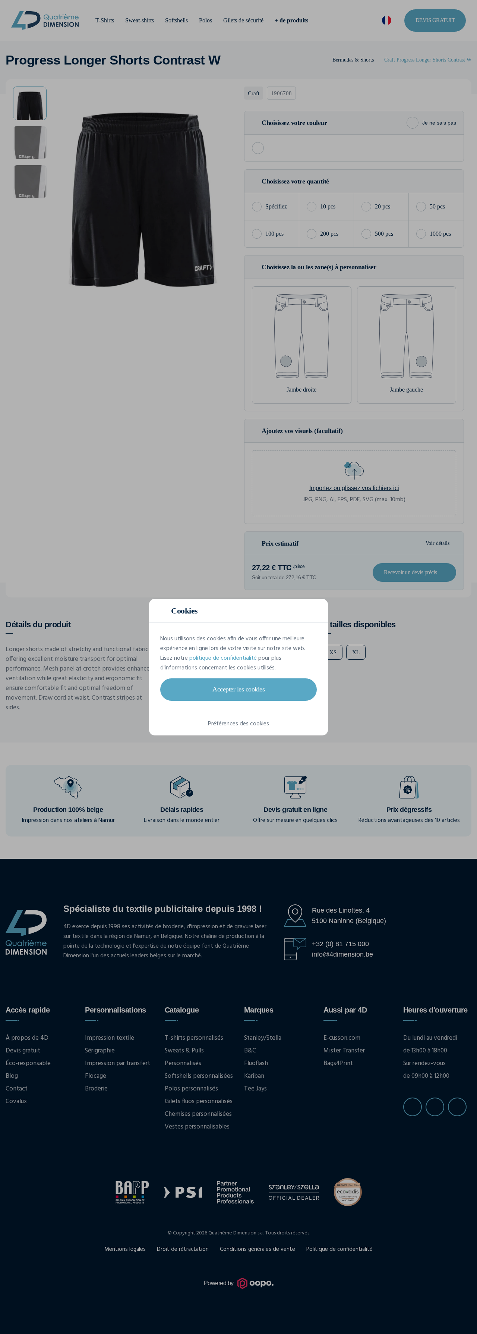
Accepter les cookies (238, 689)
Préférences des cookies (238, 724)
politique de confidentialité (223, 658)
